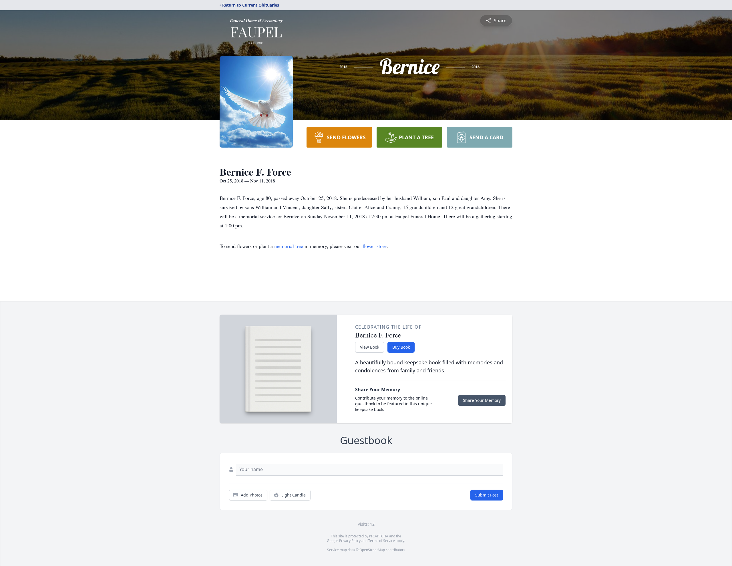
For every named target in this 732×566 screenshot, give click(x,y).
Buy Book (401, 347)
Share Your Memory (482, 400)
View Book (369, 347)
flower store (375, 246)
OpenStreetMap (372, 549)
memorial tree (288, 246)
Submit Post (486, 495)
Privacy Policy (350, 540)
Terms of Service (381, 540)
